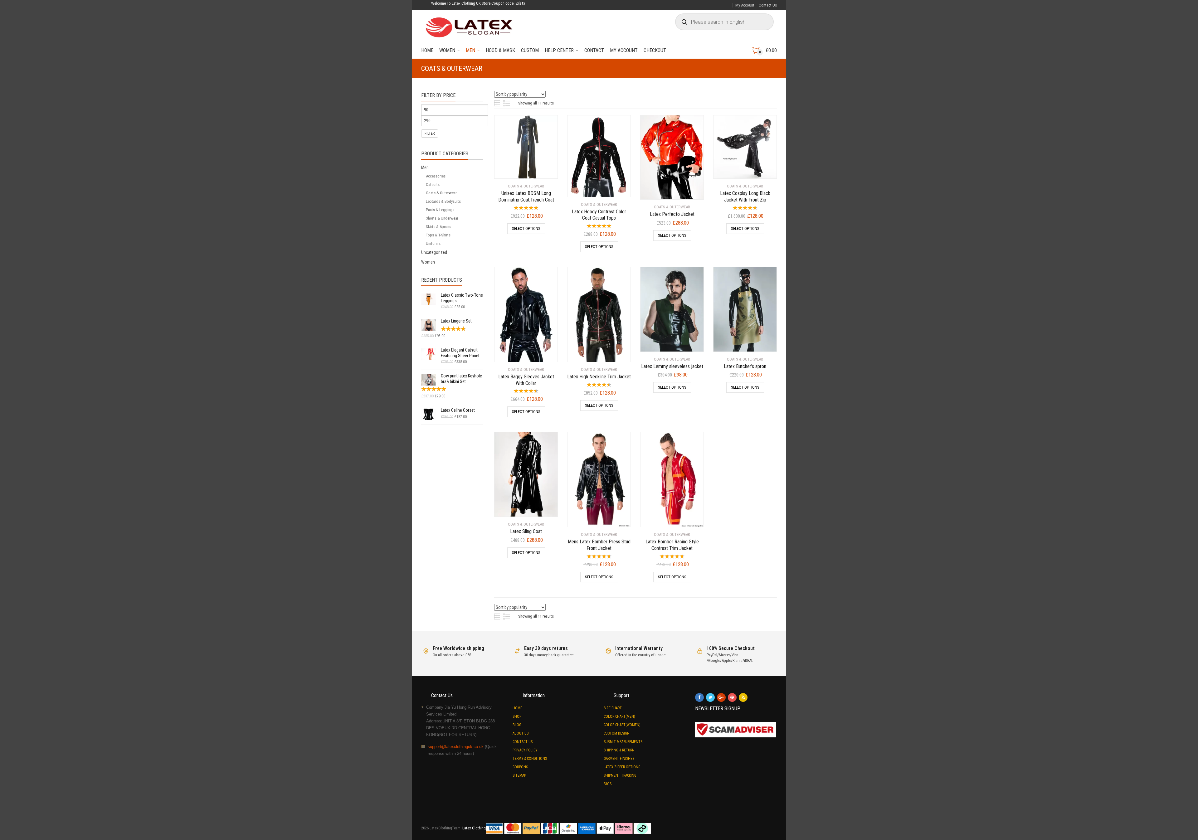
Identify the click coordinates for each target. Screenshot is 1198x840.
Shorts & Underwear (442, 218)
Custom (530, 50)
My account (624, 50)
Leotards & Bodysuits (443, 201)
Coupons (520, 767)
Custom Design (617, 733)
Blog (517, 725)
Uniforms (433, 243)
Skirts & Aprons (438, 226)
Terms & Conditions (530, 758)
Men (470, 50)
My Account (744, 5)
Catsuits (433, 184)
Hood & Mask (500, 50)
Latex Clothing (474, 828)
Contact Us (768, 5)
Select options (526, 228)
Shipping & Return (619, 750)
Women (447, 50)
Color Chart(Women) (622, 725)
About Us (520, 733)
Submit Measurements (623, 742)
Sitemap (519, 775)
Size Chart (613, 708)
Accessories (436, 176)
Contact (594, 50)
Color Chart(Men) (619, 716)
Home (427, 50)
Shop (517, 716)
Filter (430, 133)
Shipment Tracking (620, 775)
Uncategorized (434, 252)
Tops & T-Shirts (438, 235)
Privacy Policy (525, 750)
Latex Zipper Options (622, 767)
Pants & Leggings (440, 209)
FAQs (607, 784)
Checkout (655, 50)
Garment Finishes (619, 758)
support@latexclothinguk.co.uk (456, 746)
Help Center (559, 50)
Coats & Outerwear (441, 193)
